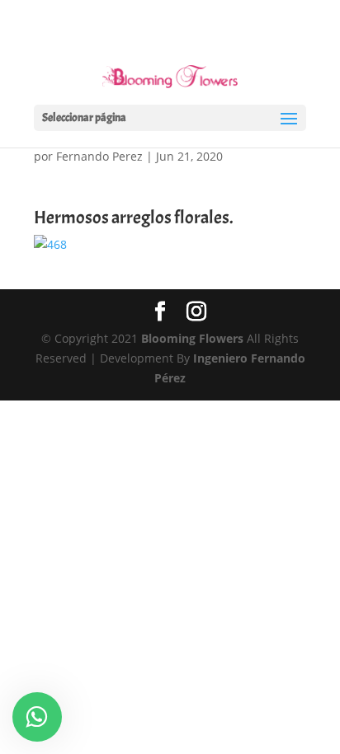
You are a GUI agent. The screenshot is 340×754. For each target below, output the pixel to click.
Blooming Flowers (192, 338)
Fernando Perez (99, 156)
